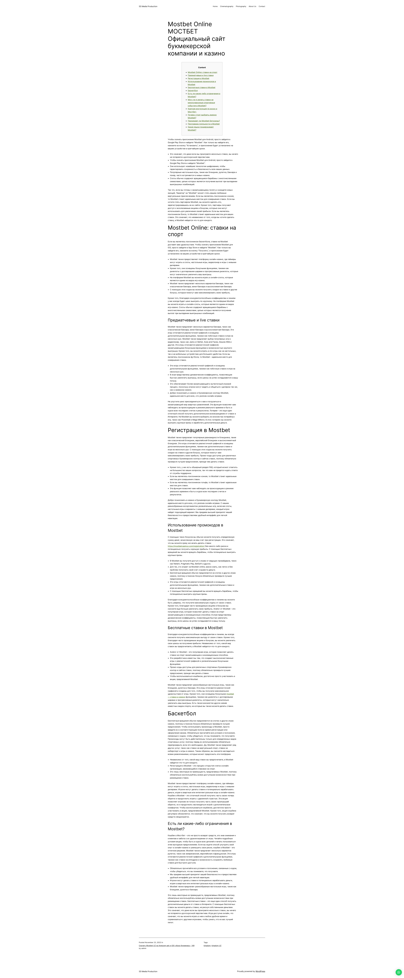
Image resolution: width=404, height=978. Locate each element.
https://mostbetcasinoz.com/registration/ (186, 546)
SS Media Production (148, 6)
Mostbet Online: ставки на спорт (202, 72)
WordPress (260, 971)
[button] (399, 972)
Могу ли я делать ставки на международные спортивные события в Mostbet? (201, 103)
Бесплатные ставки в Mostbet (201, 87)
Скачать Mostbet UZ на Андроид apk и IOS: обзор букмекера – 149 (166, 946)
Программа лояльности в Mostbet (204, 124)
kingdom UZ (216, 946)
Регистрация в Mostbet (198, 78)
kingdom (207, 946)
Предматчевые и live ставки (201, 75)
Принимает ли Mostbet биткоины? (204, 121)
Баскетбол (193, 90)
